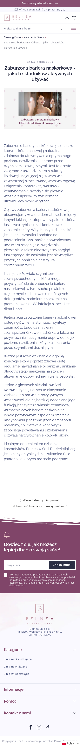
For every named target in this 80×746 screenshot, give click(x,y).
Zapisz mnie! (62, 565)
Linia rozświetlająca (18, 659)
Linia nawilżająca (15, 666)
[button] (75, 17)
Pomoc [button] (10, 701)
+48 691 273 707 (55, 9)
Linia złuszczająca (16, 673)
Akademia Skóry (34, 37)
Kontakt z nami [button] (17, 713)
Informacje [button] (13, 689)
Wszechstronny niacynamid (41, 500)
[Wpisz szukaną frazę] (60, 28)
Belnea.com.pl (32, 741)
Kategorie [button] (13, 649)
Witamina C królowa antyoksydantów (38, 506)
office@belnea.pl (29, 9)
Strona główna (12, 37)
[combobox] (33, 28)
